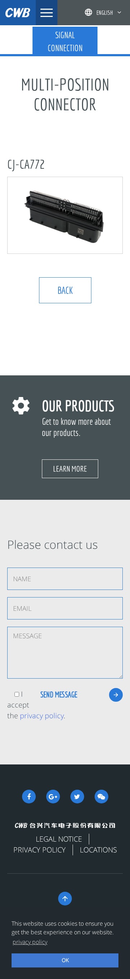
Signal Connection (65, 41)
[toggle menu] (46, 12)
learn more (70, 468)
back (65, 290)
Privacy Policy (39, 850)
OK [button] (65, 960)
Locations (98, 850)
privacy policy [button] (30, 942)
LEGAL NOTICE (59, 839)
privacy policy (42, 715)
